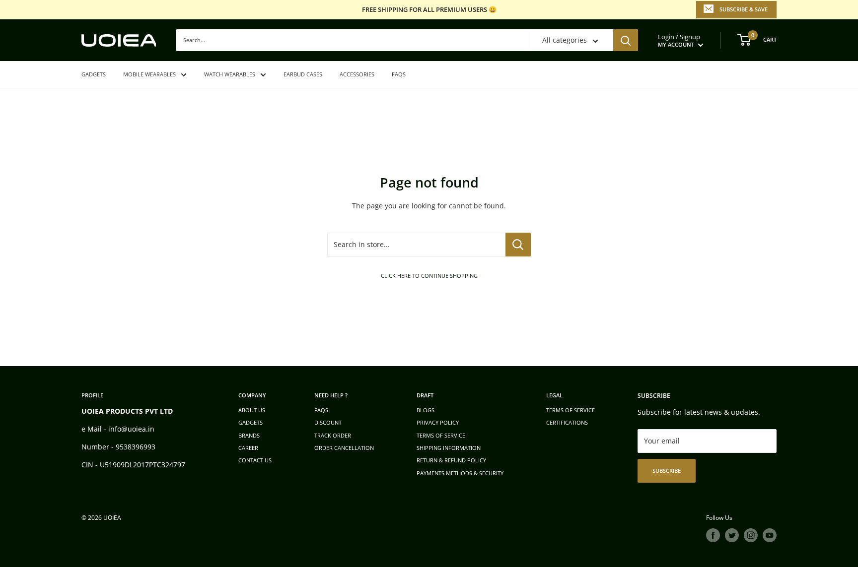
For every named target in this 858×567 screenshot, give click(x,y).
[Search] (625, 40)
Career (248, 447)
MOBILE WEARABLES (149, 74)
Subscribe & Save (743, 9)
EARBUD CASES (303, 74)
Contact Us (255, 460)
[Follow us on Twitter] (732, 535)
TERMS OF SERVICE (441, 435)
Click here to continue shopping (429, 275)
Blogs (425, 410)
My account (677, 44)
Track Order (332, 435)
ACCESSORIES (357, 74)
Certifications (567, 422)
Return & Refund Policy (451, 460)
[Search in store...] (518, 244)
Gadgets (250, 422)
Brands (249, 435)
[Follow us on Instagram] (751, 535)
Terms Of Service (570, 410)
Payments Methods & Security (460, 473)
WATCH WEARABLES (229, 74)
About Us (251, 410)
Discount (328, 422)
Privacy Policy (438, 422)
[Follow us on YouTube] (770, 535)
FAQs (399, 74)
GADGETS (93, 74)
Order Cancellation (344, 447)
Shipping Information (449, 447)
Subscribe (666, 470)
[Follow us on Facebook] (713, 535)
